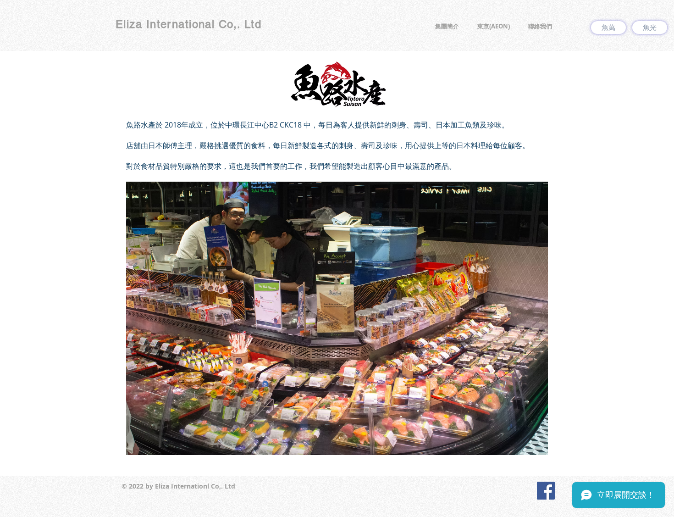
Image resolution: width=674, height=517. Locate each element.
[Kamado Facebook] (546, 491)
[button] (447, 26)
